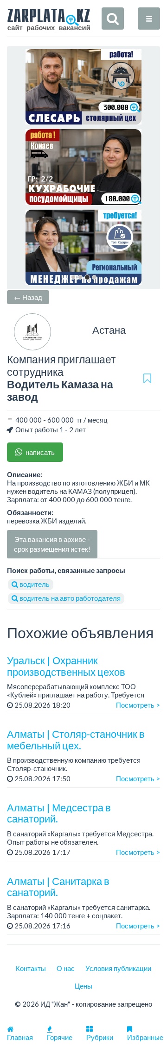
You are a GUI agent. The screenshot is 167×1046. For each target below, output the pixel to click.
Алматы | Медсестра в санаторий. (59, 813)
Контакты (31, 968)
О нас (66, 968)
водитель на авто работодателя (69, 598)
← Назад (28, 297)
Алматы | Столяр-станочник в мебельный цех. (76, 739)
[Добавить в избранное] (147, 378)
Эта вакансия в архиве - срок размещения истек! (52, 544)
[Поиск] (113, 18)
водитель (34, 584)
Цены (83, 986)
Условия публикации (118, 968)
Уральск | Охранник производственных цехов (66, 666)
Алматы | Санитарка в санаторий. (58, 886)
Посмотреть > (138, 705)
